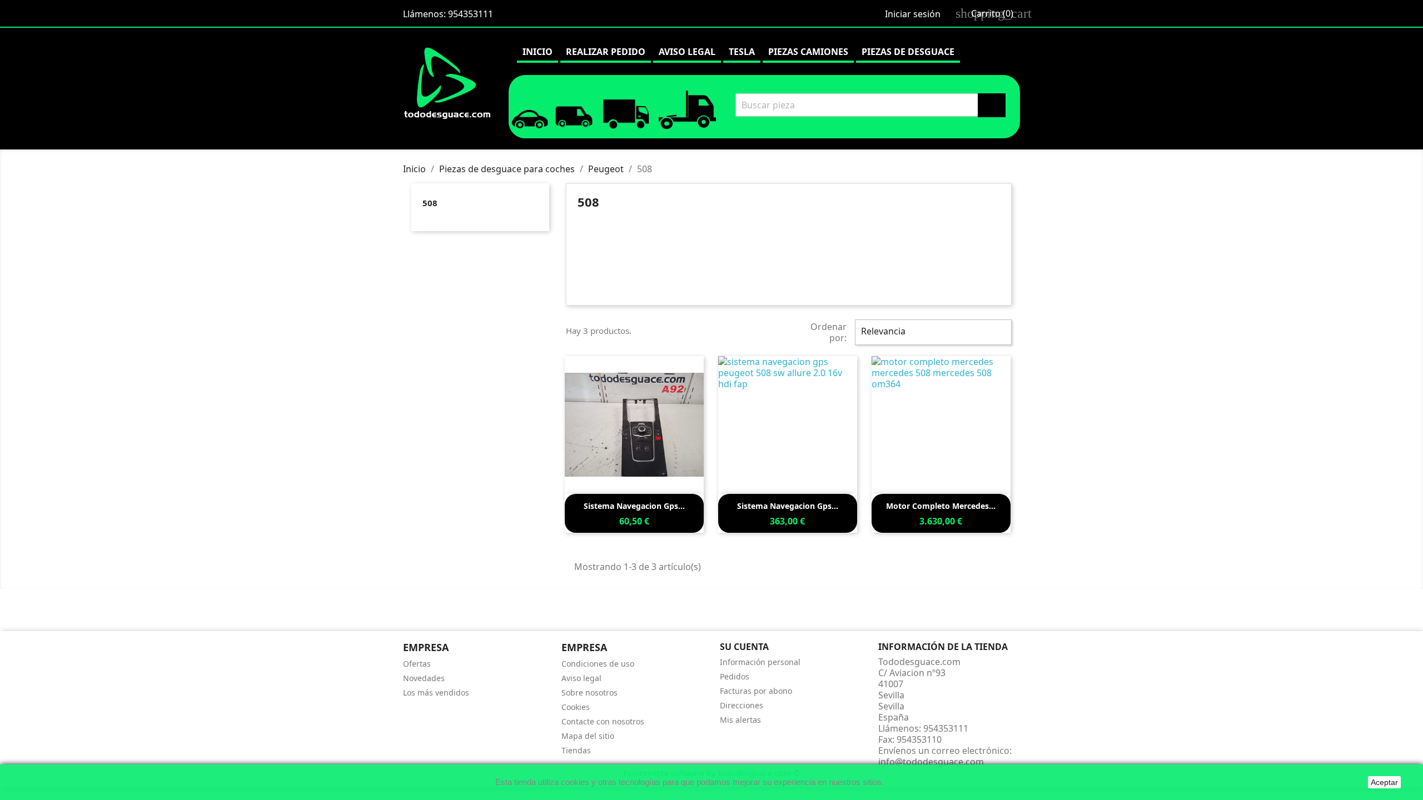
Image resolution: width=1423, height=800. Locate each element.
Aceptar (1384, 782)
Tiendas (576, 750)
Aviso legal (687, 52)
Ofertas (417, 663)
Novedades (424, 678)
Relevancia (932, 332)
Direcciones (741, 705)
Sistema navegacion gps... (634, 506)
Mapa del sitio (587, 736)
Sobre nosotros (589, 692)
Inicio (538, 52)
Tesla (742, 52)
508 (429, 202)
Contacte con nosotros (602, 721)
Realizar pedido (605, 52)
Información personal (760, 662)
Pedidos (734, 676)
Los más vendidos (436, 692)
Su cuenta (744, 647)
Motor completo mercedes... (941, 506)
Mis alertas (740, 719)
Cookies (575, 707)
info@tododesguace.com (931, 762)
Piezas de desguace (908, 52)
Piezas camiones (808, 52)
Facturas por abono (756, 691)
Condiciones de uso (597, 663)
